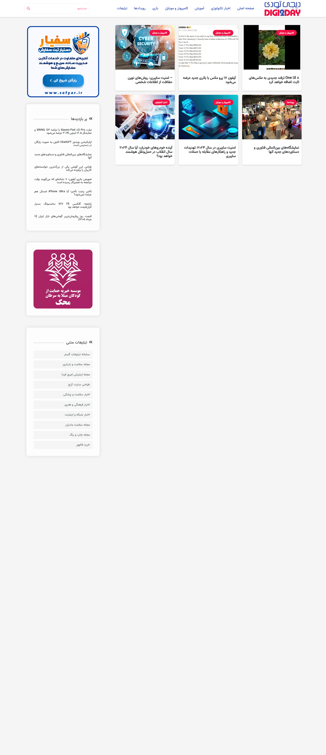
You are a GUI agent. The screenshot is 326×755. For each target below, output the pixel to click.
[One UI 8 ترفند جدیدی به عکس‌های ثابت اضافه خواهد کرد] (272, 58)
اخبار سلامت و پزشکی (76, 394)
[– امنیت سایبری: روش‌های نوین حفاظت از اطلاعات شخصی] (145, 58)
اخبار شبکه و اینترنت (77, 414)
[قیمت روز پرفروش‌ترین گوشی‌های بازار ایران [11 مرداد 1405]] (62, 218)
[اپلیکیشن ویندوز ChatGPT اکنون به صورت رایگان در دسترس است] (62, 144)
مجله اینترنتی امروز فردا (76, 374)
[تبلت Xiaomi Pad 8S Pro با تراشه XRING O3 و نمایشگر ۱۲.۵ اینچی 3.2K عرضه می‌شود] (62, 132)
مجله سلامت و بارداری (76, 364)
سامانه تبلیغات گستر (77, 354)
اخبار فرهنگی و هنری (77, 404)
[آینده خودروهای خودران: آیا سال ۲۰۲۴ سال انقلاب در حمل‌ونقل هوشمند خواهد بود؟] (145, 130)
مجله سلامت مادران (77, 424)
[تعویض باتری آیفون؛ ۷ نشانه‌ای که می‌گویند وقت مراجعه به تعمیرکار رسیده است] (62, 181)
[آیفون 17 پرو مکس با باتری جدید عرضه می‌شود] (208, 58)
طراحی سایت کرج (79, 384)
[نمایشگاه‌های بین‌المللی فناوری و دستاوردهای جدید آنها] (272, 130)
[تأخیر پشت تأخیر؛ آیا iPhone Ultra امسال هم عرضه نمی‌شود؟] (62, 194)
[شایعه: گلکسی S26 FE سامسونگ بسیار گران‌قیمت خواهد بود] (62, 206)
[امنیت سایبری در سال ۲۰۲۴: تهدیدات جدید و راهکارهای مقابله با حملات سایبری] (208, 130)
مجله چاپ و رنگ (79, 434)
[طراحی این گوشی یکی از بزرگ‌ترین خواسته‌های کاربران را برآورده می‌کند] (62, 169)
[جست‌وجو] (28, 8)
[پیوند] (282, 8)
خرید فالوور (83, 444)
